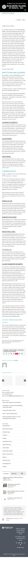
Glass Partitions (15, 341)
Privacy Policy (20, 547)
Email (20, 540)
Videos (4, 466)
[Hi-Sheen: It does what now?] (5, 498)
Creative (21, 340)
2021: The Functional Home (10, 413)
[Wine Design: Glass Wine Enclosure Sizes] (5, 484)
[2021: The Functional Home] (20, 381)
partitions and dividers (19, 93)
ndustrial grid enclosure (13, 234)
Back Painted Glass (16, 340)
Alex (4, 340)
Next (23, 20)
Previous (19, 20)
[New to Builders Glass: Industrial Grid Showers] (5, 491)
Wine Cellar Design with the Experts (12, 402)
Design (3, 341)
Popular (6, 473)
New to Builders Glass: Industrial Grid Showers (16, 491)
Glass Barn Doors (8, 341)
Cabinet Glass (6, 432)
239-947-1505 (9, 392)
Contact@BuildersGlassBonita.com (14, 396)
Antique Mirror (6, 425)
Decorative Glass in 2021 (9, 410)
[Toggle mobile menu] (25, 10)
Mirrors (5, 457)
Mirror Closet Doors (8, 454)
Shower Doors (6, 460)
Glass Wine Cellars (7, 451)
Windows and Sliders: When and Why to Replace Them (13, 478)
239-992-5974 (8, 394)
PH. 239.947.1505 (21, 3)
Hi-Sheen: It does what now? (15, 498)
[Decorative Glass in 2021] (7, 381)
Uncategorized (6, 463)
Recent (14, 473)
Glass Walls (6, 447)
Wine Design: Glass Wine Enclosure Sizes (14, 485)
